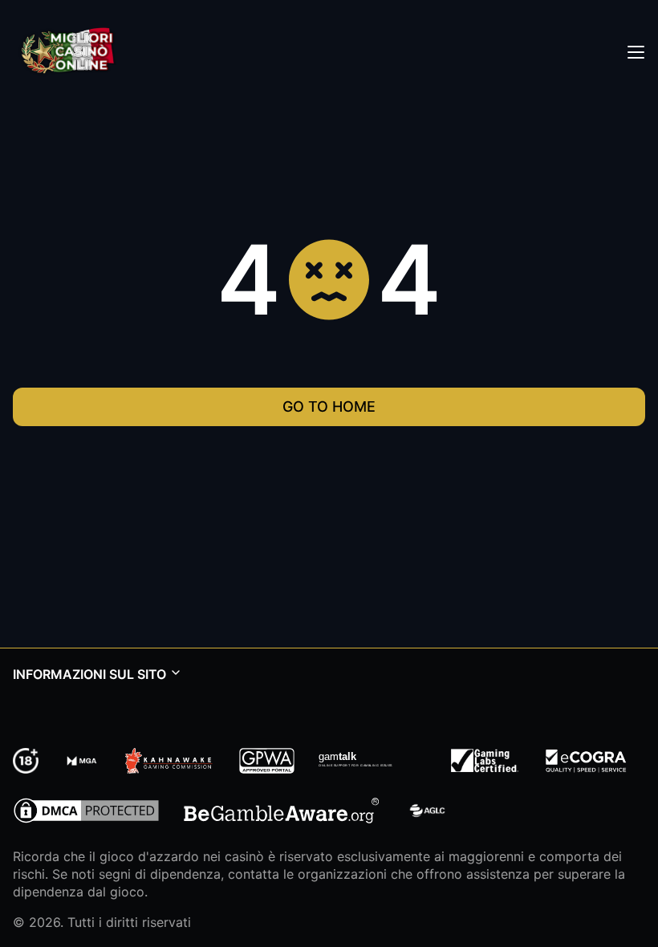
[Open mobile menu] (635, 51)
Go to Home (329, 406)
